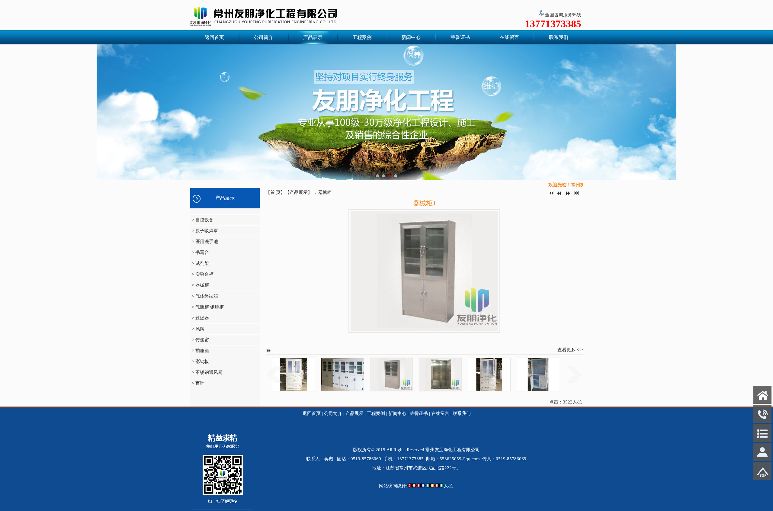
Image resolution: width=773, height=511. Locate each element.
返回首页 (214, 37)
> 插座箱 (200, 350)
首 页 (275, 192)
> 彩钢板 (200, 361)
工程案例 (362, 37)
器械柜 (325, 192)
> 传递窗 (200, 339)
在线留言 (509, 37)
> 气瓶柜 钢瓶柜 (208, 307)
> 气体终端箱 (205, 296)
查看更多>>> (570, 349)
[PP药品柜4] (324, 374)
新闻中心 (411, 37)
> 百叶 (198, 383)
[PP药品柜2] (520, 374)
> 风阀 (198, 328)
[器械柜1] (373, 374)
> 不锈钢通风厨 (207, 372)
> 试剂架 (200, 263)
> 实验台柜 (202, 274)
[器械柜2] (422, 374)
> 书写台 (200, 252)
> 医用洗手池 (205, 241)
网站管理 (12, 506)
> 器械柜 (200, 285)
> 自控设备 (202, 219)
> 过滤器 (200, 318)
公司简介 (263, 37)
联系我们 (558, 37)
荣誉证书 (460, 37)
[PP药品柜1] (471, 374)
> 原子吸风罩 (205, 230)
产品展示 (312, 37)
